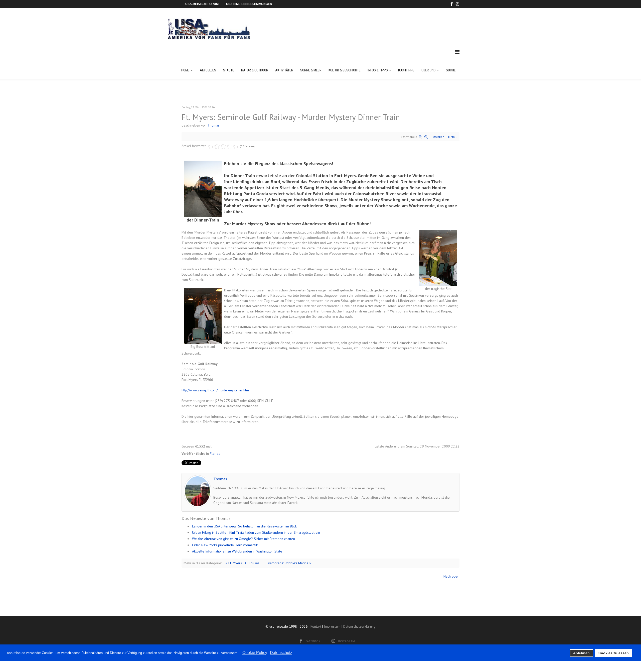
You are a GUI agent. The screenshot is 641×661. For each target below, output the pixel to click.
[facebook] (451, 4)
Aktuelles (208, 70)
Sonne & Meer (311, 70)
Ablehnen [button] (581, 653)
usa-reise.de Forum (202, 4)
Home (185, 70)
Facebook (312, 641)
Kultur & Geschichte (345, 70)
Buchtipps (406, 70)
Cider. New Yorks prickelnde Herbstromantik (225, 545)
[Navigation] (457, 52)
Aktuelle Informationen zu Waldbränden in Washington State (237, 551)
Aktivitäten (284, 70)
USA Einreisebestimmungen (249, 4)
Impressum (332, 626)
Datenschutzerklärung (359, 626)
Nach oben (451, 576)
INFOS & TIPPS (378, 70)
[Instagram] (457, 4)
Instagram (346, 641)
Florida (215, 453)
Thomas (214, 125)
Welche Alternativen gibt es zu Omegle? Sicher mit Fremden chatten (243, 538)
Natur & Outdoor (254, 70)
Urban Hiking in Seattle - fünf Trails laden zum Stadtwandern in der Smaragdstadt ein (256, 532)
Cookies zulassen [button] (613, 653)
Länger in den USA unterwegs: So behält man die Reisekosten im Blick (244, 526)
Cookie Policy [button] (254, 652)
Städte (228, 70)
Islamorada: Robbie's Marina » (288, 563)
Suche (451, 70)
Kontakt (315, 626)
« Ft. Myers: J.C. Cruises (242, 563)
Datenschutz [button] (281, 652)
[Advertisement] (368, 23)
